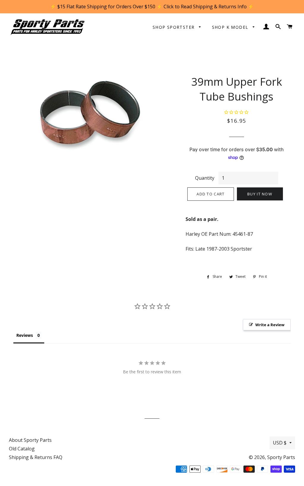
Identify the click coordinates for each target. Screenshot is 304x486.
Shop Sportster (174, 27)
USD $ (279, 442)
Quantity (204, 178)
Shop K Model (231, 27)
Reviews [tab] (24, 335)
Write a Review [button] (269, 324)
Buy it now (259, 194)
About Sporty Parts (30, 440)
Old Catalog (22, 448)
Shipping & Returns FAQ (35, 457)
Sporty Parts (281, 457)
